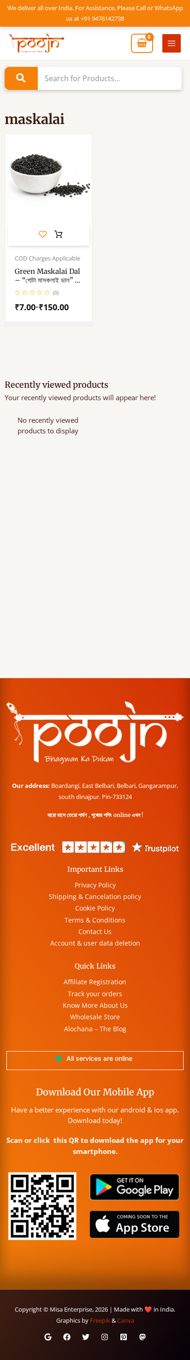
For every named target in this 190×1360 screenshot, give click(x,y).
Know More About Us (95, 1005)
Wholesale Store (95, 1016)
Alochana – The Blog (95, 1028)
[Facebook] (67, 1337)
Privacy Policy (95, 885)
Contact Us (95, 931)
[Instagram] (104, 1337)
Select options (58, 235)
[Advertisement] (95, 578)
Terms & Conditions (95, 920)
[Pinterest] (123, 1337)
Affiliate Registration (95, 981)
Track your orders (95, 993)
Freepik (100, 1320)
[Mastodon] (142, 1337)
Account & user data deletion (95, 943)
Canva (125, 1320)
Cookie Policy (95, 908)
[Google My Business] (48, 1337)
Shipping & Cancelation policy (95, 896)
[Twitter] (85, 1337)
